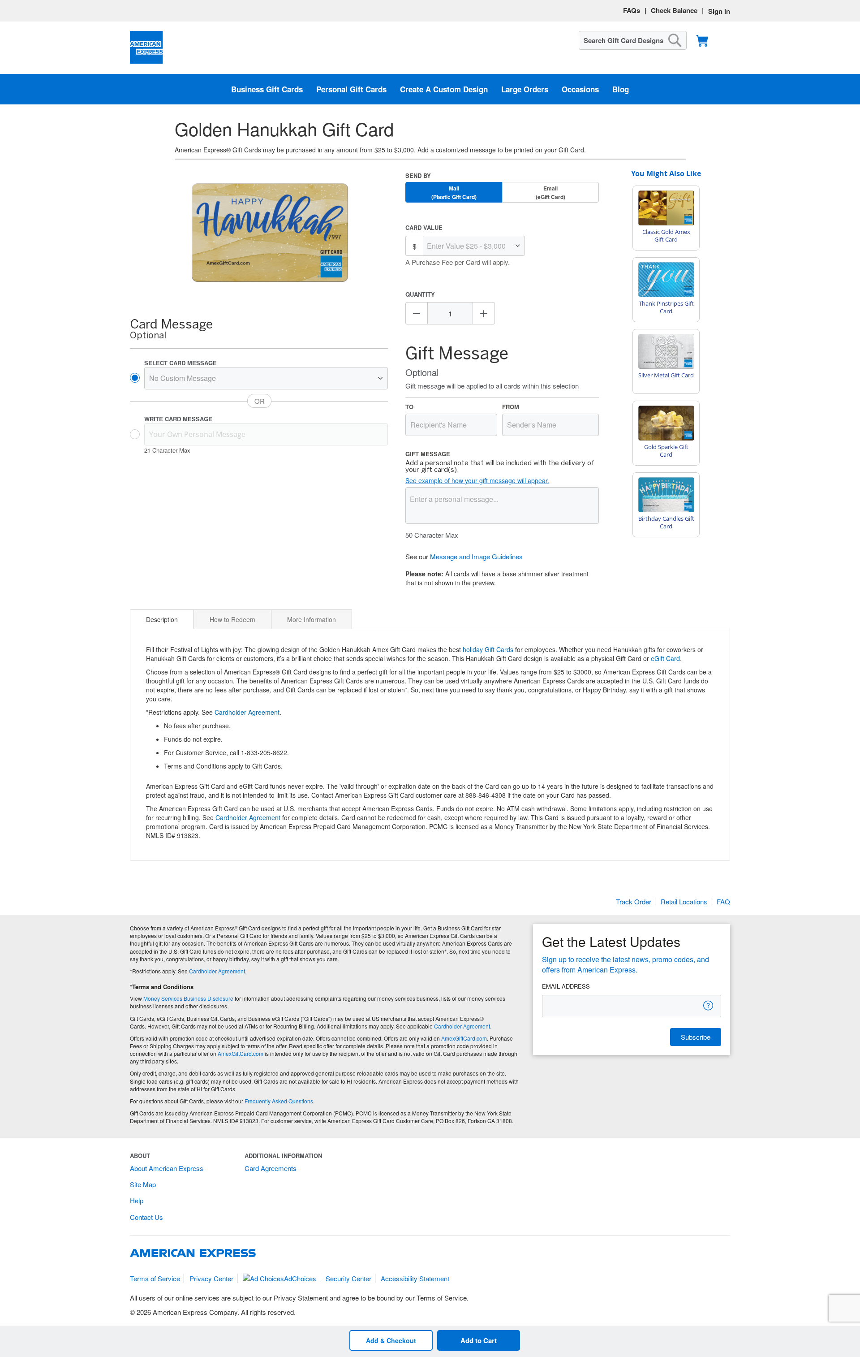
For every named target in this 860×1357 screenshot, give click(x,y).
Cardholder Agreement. (462, 1026)
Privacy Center (211, 1278)
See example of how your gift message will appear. (477, 480)
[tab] (162, 619)
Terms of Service (155, 1278)
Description (162, 619)
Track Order (633, 901)
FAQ (723, 901)
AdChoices (300, 1278)
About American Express (166, 1168)
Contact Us (146, 1217)
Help (136, 1200)
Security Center (348, 1278)
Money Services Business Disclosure (188, 998)
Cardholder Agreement (247, 712)
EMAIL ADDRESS (566, 986)
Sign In (719, 11)
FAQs (631, 10)
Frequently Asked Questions (279, 1101)
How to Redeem (232, 619)
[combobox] (633, 40)
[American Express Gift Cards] (146, 48)
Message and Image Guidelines (476, 556)
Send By (418, 175)
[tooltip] (708, 1005)
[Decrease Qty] (416, 313)
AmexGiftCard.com (464, 1038)
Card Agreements (271, 1168)
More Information (311, 619)
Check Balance (674, 10)
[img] (270, 233)
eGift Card (665, 658)
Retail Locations (684, 901)
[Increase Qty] (484, 313)
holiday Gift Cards (488, 649)
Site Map (143, 1184)
